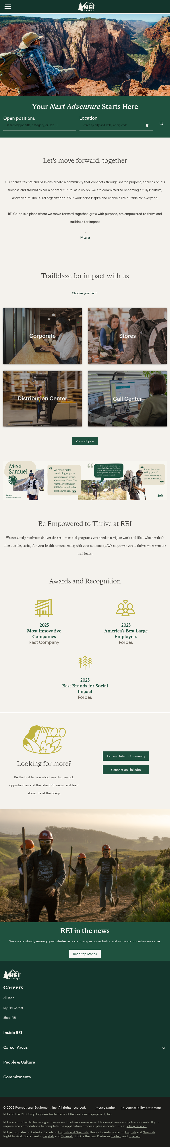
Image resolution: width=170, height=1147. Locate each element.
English (130, 1132)
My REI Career (13, 1007)
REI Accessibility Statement (141, 1107)
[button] (85, 207)
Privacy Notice (105, 1107)
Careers (13, 987)
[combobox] (40, 125)
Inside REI (12, 1032)
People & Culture (19, 1062)
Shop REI (9, 1017)
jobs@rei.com (136, 1126)
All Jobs (8, 998)
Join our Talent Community (125, 756)
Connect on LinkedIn (126, 770)
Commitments (17, 1076)
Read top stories (85, 954)
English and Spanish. (73, 1132)
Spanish (149, 1132)
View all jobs (85, 441)
